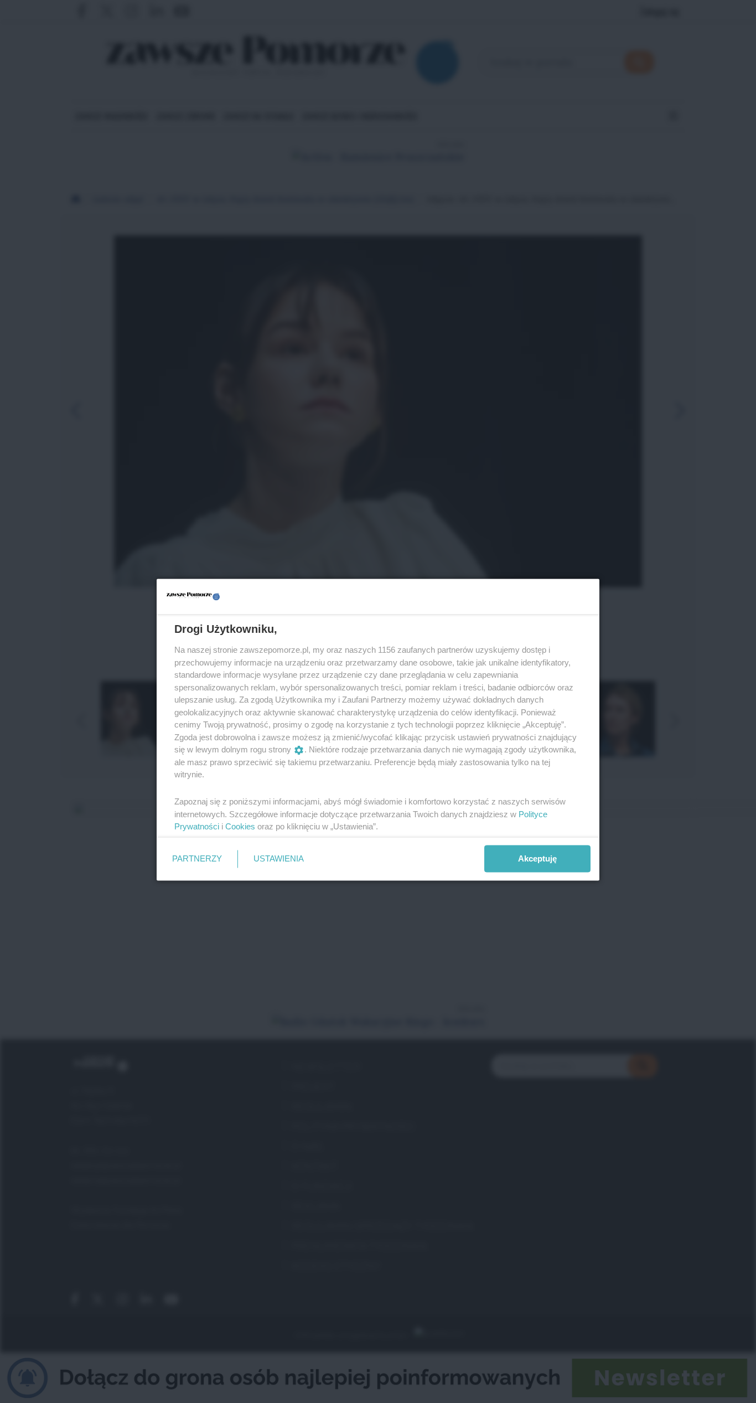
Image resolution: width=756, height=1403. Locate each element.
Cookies (240, 826)
